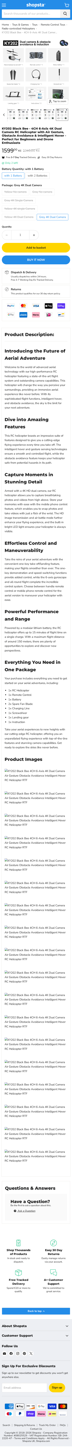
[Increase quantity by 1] (34, 235)
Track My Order (47, 1425)
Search (6, 1425)
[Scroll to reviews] (36, 147)
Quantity (7, 227)
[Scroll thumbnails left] (4, 115)
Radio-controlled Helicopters (18, 28)
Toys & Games (20, 24)
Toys (34, 24)
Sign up (57, 1387)
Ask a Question (26, 1211)
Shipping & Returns (24, 1425)
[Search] (65, 13)
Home (5, 24)
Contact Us (36, 1429)
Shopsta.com (43, 1441)
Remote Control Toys (53, 24)
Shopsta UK (28, 1441)
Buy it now (36, 260)
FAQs (63, 1425)
